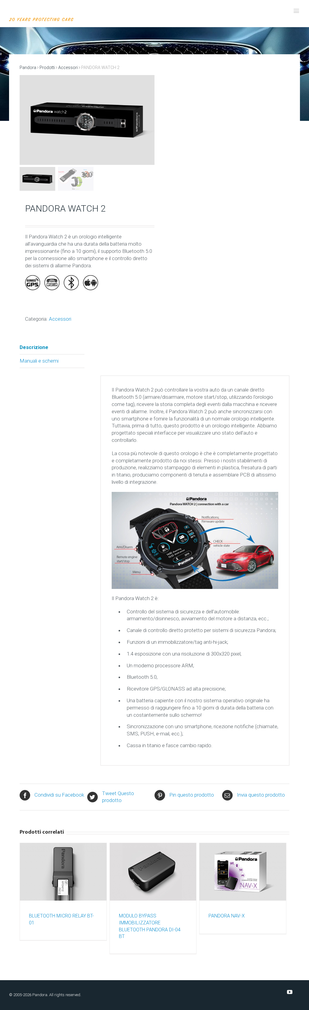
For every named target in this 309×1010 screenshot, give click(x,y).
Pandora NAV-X (227, 916)
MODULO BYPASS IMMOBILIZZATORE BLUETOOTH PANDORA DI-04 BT (149, 926)
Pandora (28, 67)
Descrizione (34, 347)
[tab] (52, 347)
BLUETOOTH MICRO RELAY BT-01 (61, 919)
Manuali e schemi (39, 361)
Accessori (68, 67)
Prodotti (47, 67)
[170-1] (87, 120)
